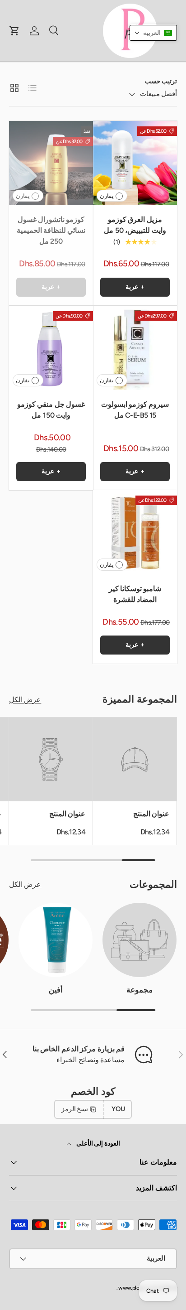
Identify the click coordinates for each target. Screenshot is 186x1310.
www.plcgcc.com (138, 1288)
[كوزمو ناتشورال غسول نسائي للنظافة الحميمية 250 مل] (51, 163)
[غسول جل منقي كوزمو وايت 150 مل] (51, 348)
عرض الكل (25, 699)
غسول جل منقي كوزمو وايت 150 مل (51, 409)
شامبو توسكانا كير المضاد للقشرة (135, 594)
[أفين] (56, 940)
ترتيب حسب (161, 81)
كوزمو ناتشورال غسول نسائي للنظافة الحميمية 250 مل (51, 230)
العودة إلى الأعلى (97, 1143)
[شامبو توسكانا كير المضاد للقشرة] (135, 532)
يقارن (107, 196)
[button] (153, 32)
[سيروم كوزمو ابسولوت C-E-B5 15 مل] (135, 348)
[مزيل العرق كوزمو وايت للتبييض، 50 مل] (135, 163)
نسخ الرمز (74, 1109)
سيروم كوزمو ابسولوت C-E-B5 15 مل (135, 409)
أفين (56, 989)
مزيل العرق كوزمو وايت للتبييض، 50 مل (135, 225)
